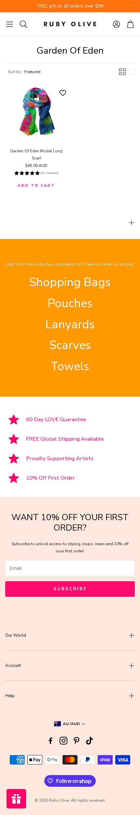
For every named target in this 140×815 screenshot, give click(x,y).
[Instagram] (63, 741)
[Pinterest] (76, 741)
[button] (9, 24)
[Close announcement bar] (133, 5)
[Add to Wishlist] (63, 93)
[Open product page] (36, 112)
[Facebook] (50, 741)
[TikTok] (89, 741)
